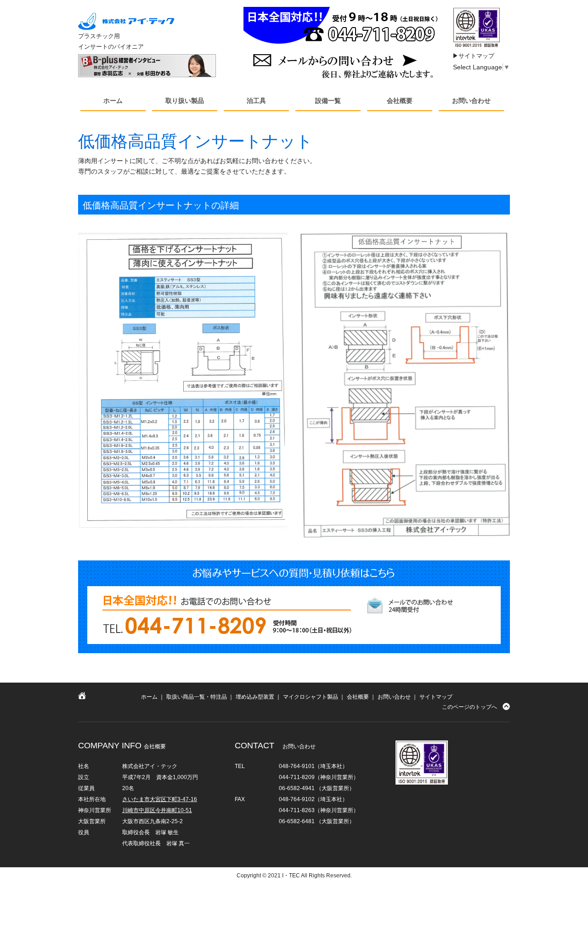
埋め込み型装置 (255, 697)
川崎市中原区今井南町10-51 (157, 810)
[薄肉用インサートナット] (183, 381)
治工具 (256, 100)
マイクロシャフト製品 (310, 697)
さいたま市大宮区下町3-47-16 (159, 799)
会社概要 (400, 100)
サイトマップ (435, 697)
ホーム (113, 100)
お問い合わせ (471, 100)
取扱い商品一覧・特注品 (196, 697)
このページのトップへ (469, 707)
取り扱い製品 (184, 100)
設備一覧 (328, 100)
